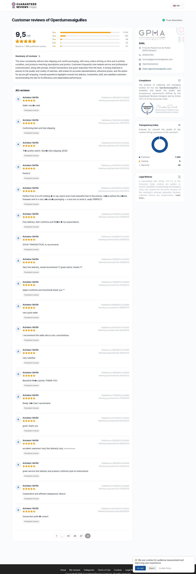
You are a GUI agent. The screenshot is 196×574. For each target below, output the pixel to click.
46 (75, 536)
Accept (140, 568)
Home (63, 570)
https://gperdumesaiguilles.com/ (156, 69)
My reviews (74, 570)
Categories (89, 570)
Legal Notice (131, 570)
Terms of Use (104, 570)
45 (68, 536)
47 (81, 536)
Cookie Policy (165, 568)
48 (88, 536)
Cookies (118, 570)
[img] (39, 56)
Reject (152, 568)
